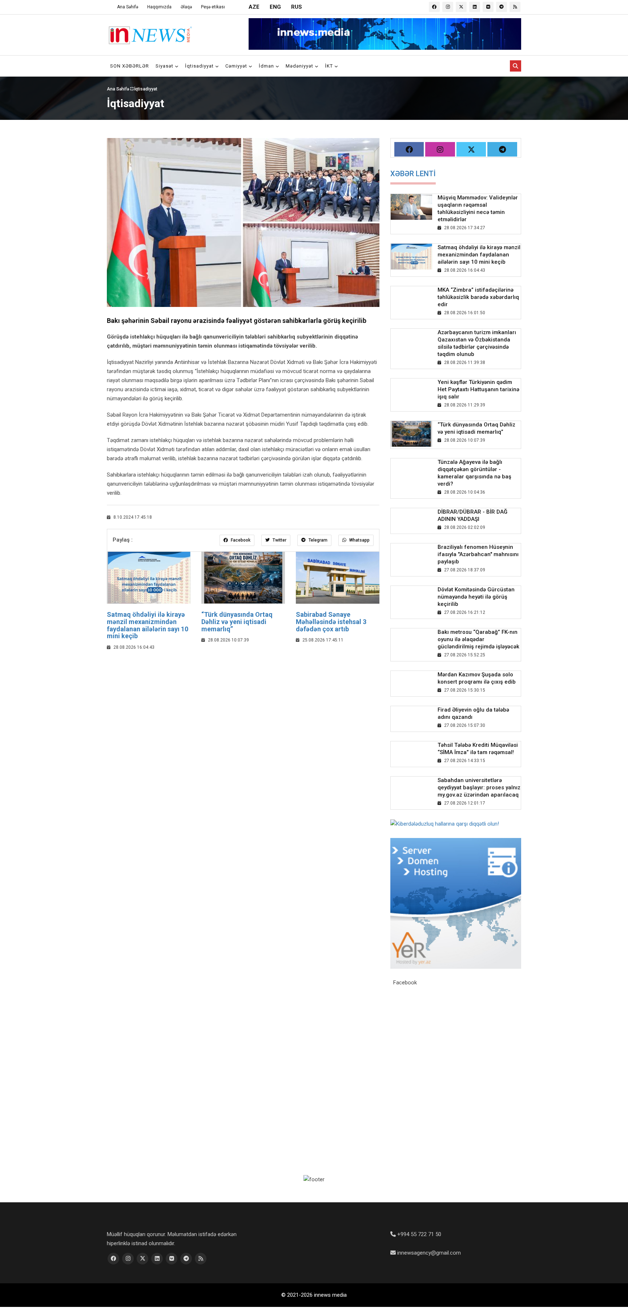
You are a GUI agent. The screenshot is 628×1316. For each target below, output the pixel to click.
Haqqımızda (159, 6)
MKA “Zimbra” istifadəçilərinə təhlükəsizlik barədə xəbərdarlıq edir (478, 297)
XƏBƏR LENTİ (413, 173)
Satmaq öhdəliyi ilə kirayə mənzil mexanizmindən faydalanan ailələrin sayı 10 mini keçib (147, 625)
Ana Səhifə (127, 6)
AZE (254, 7)
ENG (275, 7)
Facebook (240, 540)
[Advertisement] (243, 710)
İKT (329, 66)
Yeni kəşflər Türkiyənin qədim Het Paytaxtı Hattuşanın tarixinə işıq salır (478, 389)
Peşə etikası (213, 6)
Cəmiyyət (237, 66)
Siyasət (165, 66)
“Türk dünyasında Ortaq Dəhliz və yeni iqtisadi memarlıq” (237, 622)
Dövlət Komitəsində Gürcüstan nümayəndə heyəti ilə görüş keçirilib (476, 596)
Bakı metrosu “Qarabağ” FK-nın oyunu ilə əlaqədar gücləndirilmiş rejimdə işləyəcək (478, 639)
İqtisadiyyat (200, 66)
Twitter (278, 540)
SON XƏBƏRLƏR (129, 66)
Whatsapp (359, 540)
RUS (296, 7)
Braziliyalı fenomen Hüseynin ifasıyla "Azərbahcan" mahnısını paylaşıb (478, 554)
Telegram (317, 540)
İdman (267, 66)
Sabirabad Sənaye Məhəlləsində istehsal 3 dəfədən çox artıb (331, 622)
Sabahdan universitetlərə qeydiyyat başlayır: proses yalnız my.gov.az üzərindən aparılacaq (479, 787)
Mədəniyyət (300, 66)
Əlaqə (186, 6)
